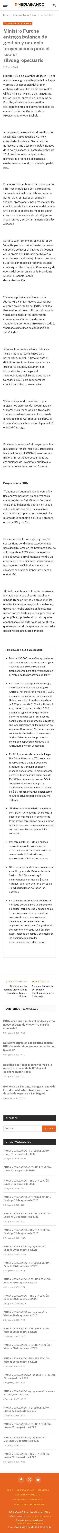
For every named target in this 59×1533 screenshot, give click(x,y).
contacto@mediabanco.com (29, 1523)
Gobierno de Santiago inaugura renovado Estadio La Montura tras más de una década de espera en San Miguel (29, 1090)
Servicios (43, 1490)
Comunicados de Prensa (18, 24)
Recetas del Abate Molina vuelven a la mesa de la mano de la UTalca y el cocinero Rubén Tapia (27, 1068)
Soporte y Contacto (27, 1495)
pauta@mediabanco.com (39, 1516)
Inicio (10, 1490)
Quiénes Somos (25, 1490)
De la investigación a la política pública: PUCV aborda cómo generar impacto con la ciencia (29, 1046)
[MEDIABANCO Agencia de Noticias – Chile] (29, 5)
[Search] (54, 5)
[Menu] (5, 5)
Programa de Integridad (28, 1499)
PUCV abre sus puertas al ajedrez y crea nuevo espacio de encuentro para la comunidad (29, 1025)
